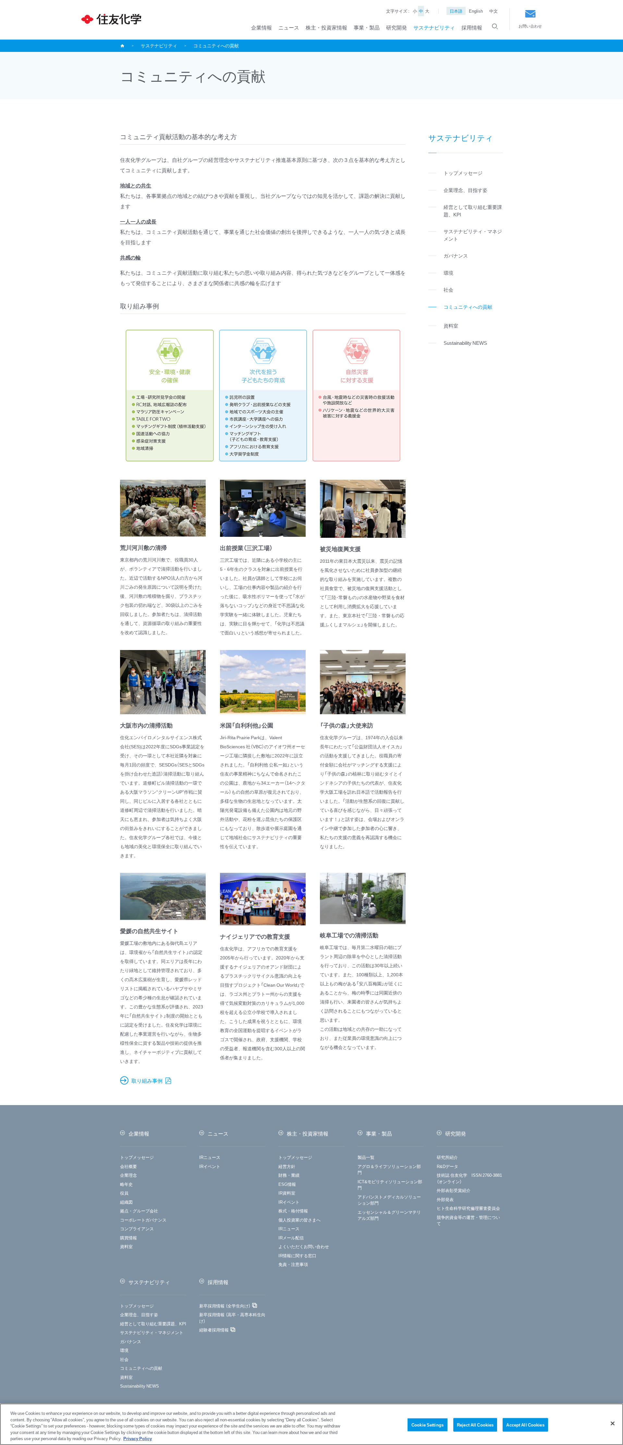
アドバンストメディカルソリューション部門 (389, 1200)
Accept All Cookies (525, 1425)
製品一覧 (366, 1157)
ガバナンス (130, 1341)
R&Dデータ (447, 1166)
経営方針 (286, 1166)
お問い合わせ (530, 26)
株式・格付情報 (293, 1211)
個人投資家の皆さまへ (299, 1220)
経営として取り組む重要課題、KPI (153, 1323)
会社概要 (128, 1166)
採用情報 (471, 27)
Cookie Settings (427, 1425)
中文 (493, 11)
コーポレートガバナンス (143, 1220)
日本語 (456, 11)
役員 (124, 1193)
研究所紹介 (447, 1157)
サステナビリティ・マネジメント (151, 1332)
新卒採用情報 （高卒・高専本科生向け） (232, 1317)
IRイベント (209, 1166)
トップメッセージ (137, 1157)
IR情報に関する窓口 (297, 1255)
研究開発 (396, 27)
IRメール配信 (291, 1237)
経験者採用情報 (214, 1330)
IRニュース (209, 1157)
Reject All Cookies (475, 1425)
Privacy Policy (137, 1438)
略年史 (126, 1184)
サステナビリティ (434, 27)
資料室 (126, 1246)
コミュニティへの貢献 (141, 1368)
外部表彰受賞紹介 (453, 1190)
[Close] (612, 1423)
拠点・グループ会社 (139, 1211)
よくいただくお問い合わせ (303, 1246)
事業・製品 (367, 27)
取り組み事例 (147, 1080)
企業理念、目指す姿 (139, 1314)
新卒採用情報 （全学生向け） (224, 1306)
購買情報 (128, 1237)
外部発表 (445, 1199)
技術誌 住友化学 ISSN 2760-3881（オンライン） (469, 1178)
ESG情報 (287, 1184)
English (476, 11)
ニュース (288, 27)
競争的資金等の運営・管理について (468, 1220)
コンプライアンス (137, 1228)
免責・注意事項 (293, 1264)
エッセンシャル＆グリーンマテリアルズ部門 (389, 1215)
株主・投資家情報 (326, 27)
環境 (124, 1350)
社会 (124, 1359)
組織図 (126, 1202)
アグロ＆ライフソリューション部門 (389, 1169)
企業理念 (128, 1175)
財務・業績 (288, 1175)
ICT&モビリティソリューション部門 (390, 1184)
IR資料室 (286, 1193)
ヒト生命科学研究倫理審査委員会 (468, 1208)
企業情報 (261, 27)
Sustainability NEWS (139, 1386)
